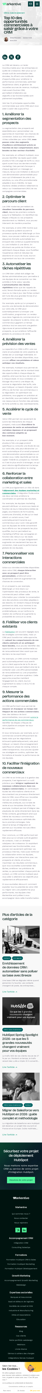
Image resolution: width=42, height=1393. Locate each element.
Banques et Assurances (21, 1297)
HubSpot (7, 958)
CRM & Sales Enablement (14, 13)
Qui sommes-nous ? (21, 1214)
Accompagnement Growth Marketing (21, 1280)
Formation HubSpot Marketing (21, 1264)
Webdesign (21, 1285)
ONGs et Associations (21, 1315)
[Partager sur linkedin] (4, 57)
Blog (21, 1331)
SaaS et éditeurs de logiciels (21, 1301)
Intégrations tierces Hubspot (21, 1358)
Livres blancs (21, 1349)
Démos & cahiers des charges (21, 1353)
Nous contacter (21, 1218)
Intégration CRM (21, 1243)
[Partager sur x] (11, 57)
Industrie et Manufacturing (21, 1310)
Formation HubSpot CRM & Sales (21, 1260)
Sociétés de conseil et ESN (21, 1306)
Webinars (21, 1344)
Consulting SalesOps (21, 1247)
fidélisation (10, 632)
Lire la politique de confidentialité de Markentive (17, 1383)
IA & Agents (17, 958)
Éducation (21, 1319)
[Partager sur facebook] (18, 57)
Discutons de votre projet (21, 1180)
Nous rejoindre (21, 1223)
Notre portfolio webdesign (21, 1340)
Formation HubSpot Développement (21, 1268)
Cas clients (21, 1336)
